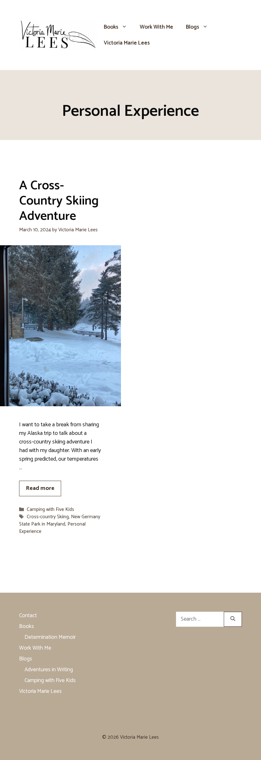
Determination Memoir (50, 637)
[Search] (233, 619)
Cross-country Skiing (48, 517)
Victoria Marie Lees (127, 42)
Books (111, 27)
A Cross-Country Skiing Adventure (59, 201)
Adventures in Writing (49, 669)
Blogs (192, 27)
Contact (28, 615)
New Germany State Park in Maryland (59, 520)
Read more (40, 488)
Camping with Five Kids (50, 509)
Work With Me (156, 27)
